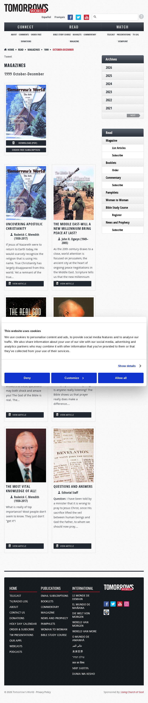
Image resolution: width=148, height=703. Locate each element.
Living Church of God (132, 692)
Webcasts (15, 646)
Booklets (77, 34)
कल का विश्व (78, 662)
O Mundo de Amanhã (80, 638)
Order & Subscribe (21, 629)
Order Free (36, 34)
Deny (27, 377)
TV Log (136, 34)
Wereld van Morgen (80, 624)
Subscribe (117, 155)
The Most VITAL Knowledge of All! (21, 488)
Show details (127, 366)
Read (74, 26)
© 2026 (8, 692)
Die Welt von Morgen (81, 615)
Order (115, 170)
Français (60, 17)
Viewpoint (123, 41)
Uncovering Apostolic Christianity (24, 226)
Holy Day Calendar (23, 624)
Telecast (111, 34)
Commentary (90, 34)
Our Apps (15, 640)
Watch (122, 26)
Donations (26, 41)
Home (11, 49)
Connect (26, 26)
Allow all (121, 377)
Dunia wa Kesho (83, 674)
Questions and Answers (73, 486)
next (132, 115)
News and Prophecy (118, 222)
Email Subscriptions (54, 595)
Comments (24, 34)
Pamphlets (112, 192)
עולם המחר (78, 657)
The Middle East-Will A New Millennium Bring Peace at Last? (72, 228)
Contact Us (17, 612)
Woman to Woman (117, 200)
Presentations (124, 34)
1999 (46, 49)
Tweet (8, 56)
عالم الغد (77, 646)
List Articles (119, 148)
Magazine (74, 41)
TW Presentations (21, 635)
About (14, 34)
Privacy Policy (43, 692)
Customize (72, 377)
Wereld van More (84, 631)
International (82, 588)
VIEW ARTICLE (19, 283)
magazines (34, 49)
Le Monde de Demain (80, 597)
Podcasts (15, 652)
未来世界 (77, 651)
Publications (51, 588)
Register (117, 215)
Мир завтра (80, 668)
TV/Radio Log (18, 601)
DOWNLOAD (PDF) (27, 142)
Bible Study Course (62, 34)
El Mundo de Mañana (81, 606)
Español (46, 17)
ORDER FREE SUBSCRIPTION (26, 149)
